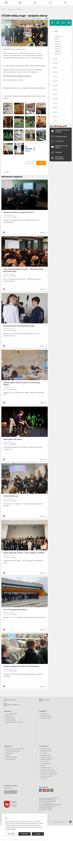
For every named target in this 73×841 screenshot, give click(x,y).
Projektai (7, 755)
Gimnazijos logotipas (46, 757)
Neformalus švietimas (46, 751)
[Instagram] (48, 790)
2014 (55, 107)
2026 (55, 31)
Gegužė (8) (58, 44)
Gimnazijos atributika (10, 720)
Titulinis (3, 9)
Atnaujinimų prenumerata (59, 158)
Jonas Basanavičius (10, 718)
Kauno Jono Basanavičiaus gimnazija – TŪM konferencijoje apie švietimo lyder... (23, 270)
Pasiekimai (58, 152)
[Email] (51, 790)
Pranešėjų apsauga (45, 763)
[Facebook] (40, 790)
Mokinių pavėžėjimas (46, 716)
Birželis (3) (58, 41)
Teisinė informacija (45, 755)
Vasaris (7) (58, 51)
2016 (55, 99)
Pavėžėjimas (46, 700)
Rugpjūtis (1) (58, 36)
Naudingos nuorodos (46, 748)
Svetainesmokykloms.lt (59, 822)
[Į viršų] (70, 821)
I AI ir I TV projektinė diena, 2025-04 (15, 609)
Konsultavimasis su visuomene (48, 772)
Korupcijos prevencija (46, 776)
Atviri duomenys (45, 761)
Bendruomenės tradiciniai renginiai (14, 722)
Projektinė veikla (61, 136)
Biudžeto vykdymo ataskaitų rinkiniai (14, 748)
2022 (55, 72)
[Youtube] (44, 790)
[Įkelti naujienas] (19, 3)
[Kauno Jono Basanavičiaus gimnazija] (6, 2)
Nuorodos (43, 765)
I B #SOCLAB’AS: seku (10, 496)
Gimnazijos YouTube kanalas (61, 146)
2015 (55, 103)
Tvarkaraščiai (11, 700)
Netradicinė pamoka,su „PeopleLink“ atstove (18, 212)
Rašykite (7, 792)
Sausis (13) (58, 54)
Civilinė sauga (44, 778)
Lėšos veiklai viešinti (10, 759)
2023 (55, 67)
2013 (55, 112)
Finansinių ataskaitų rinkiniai (12, 751)
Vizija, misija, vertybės (11, 713)
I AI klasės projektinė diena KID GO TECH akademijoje (21, 666)
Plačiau (42, 232)
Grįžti (7, 172)
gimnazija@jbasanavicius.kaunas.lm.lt (51, 804)
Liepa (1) (57, 39)
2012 (55, 116)
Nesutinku (25, 834)
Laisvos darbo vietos (46, 767)
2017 (55, 94)
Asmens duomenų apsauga (48, 769)
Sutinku (38, 834)
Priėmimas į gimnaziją (46, 759)
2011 (55, 121)
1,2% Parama (59, 141)
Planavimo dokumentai (11, 757)
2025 (55, 58)
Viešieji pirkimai (9, 753)
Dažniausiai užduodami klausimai (62, 131)
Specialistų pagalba (46, 718)
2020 (55, 81)
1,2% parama (44, 753)
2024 (55, 63)
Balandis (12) (58, 46)
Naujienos (10, 9)
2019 (55, 85)
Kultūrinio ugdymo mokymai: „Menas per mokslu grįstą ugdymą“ (21, 384)
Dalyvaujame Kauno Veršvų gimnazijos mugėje (19, 326)
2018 (55, 90)
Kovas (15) (58, 49)
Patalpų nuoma (44, 713)
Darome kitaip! (19, 9)
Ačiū (41, 163)
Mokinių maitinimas (13, 705)
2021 (55, 76)
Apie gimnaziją (9, 716)
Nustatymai (11, 834)
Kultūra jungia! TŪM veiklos (12, 439)
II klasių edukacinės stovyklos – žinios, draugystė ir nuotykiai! (23, 553)
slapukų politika (11, 829)
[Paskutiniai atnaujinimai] (35, 3)
